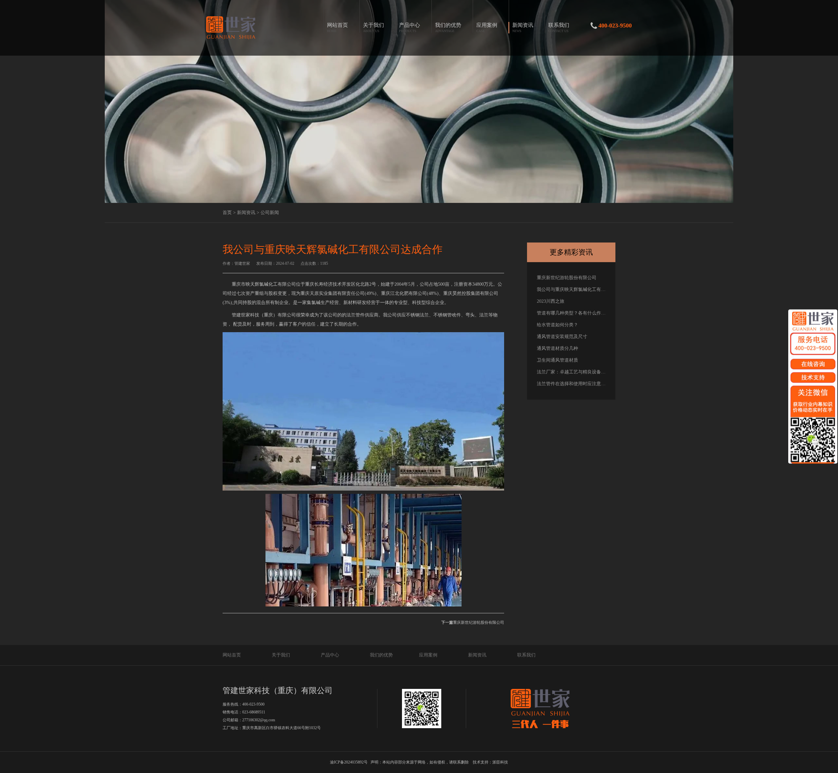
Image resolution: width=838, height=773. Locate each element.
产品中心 (330, 655)
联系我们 (526, 655)
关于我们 (281, 655)
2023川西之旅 (550, 301)
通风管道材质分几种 (557, 348)
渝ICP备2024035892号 (349, 762)
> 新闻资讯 (244, 212)
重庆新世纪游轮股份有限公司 (472, 622)
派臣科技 (500, 762)
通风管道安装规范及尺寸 (562, 336)
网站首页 (232, 655)
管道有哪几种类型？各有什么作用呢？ (571, 313)
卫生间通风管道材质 (557, 360)
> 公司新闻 (268, 212)
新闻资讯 (477, 655)
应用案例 (428, 655)
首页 (227, 212)
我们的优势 (381, 655)
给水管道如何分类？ (557, 324)
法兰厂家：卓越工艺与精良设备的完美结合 (571, 371)
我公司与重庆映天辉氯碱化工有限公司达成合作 (571, 289)
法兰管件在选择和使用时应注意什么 (571, 383)
